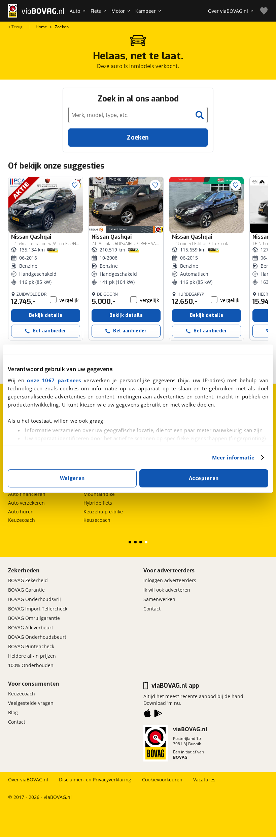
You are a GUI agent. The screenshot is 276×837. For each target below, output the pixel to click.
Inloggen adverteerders (169, 580)
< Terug (15, 27)
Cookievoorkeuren (162, 779)
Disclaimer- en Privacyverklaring (95, 779)
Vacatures (204, 779)
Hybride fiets (97, 503)
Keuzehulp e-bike (103, 511)
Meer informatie (233, 457)
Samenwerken (159, 599)
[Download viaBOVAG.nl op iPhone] (147, 714)
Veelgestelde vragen (31, 703)
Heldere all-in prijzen (32, 656)
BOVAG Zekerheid (28, 580)
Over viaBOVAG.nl (28, 779)
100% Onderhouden (31, 665)
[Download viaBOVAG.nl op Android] (158, 714)
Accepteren (204, 478)
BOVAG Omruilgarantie (34, 618)
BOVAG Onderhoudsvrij (34, 599)
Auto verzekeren (26, 503)
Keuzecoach (21, 520)
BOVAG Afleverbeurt (30, 627)
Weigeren (72, 478)
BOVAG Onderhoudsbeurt (37, 637)
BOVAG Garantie (26, 590)
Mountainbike (99, 494)
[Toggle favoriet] (75, 185)
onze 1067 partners (54, 380)
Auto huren (21, 511)
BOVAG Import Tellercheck (37, 608)
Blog (13, 712)
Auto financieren (26, 494)
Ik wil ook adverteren (166, 590)
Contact (152, 608)
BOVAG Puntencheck (31, 646)
